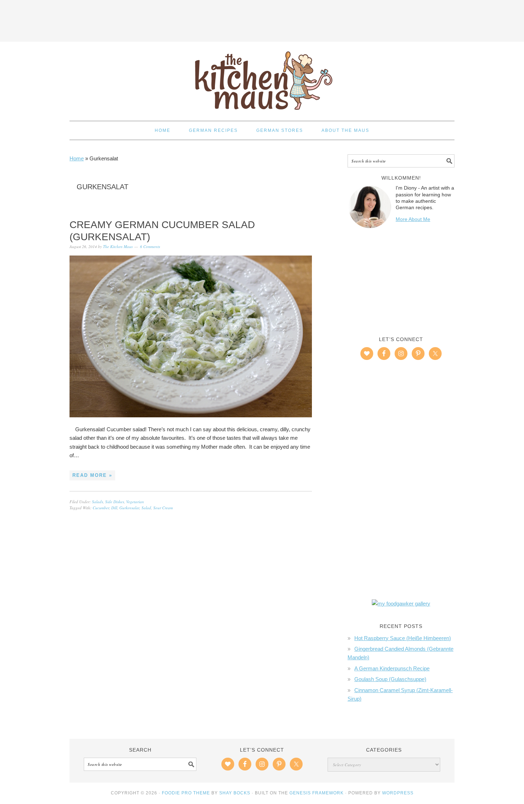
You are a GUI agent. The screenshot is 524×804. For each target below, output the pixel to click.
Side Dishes (114, 501)
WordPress (397, 792)
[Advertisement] (262, 20)
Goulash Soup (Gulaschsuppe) (390, 679)
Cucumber (101, 507)
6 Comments (150, 246)
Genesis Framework (316, 792)
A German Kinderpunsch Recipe (392, 668)
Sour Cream (163, 507)
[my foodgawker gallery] (401, 604)
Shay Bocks (234, 792)
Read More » (92, 475)
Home (77, 158)
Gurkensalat (129, 507)
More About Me (413, 219)
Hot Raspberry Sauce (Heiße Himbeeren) (402, 638)
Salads (97, 501)
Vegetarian (135, 501)
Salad (146, 507)
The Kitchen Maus (262, 78)
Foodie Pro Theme (186, 792)
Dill (114, 507)
